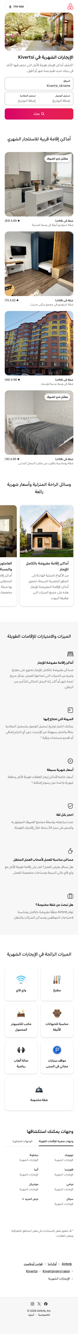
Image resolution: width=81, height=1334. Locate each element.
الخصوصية (44, 1314)
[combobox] (39, 86)
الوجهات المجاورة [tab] (22, 1141)
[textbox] (56, 100)
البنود (31, 1314)
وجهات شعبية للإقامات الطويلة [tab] (56, 1141)
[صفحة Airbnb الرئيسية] (70, 6)
